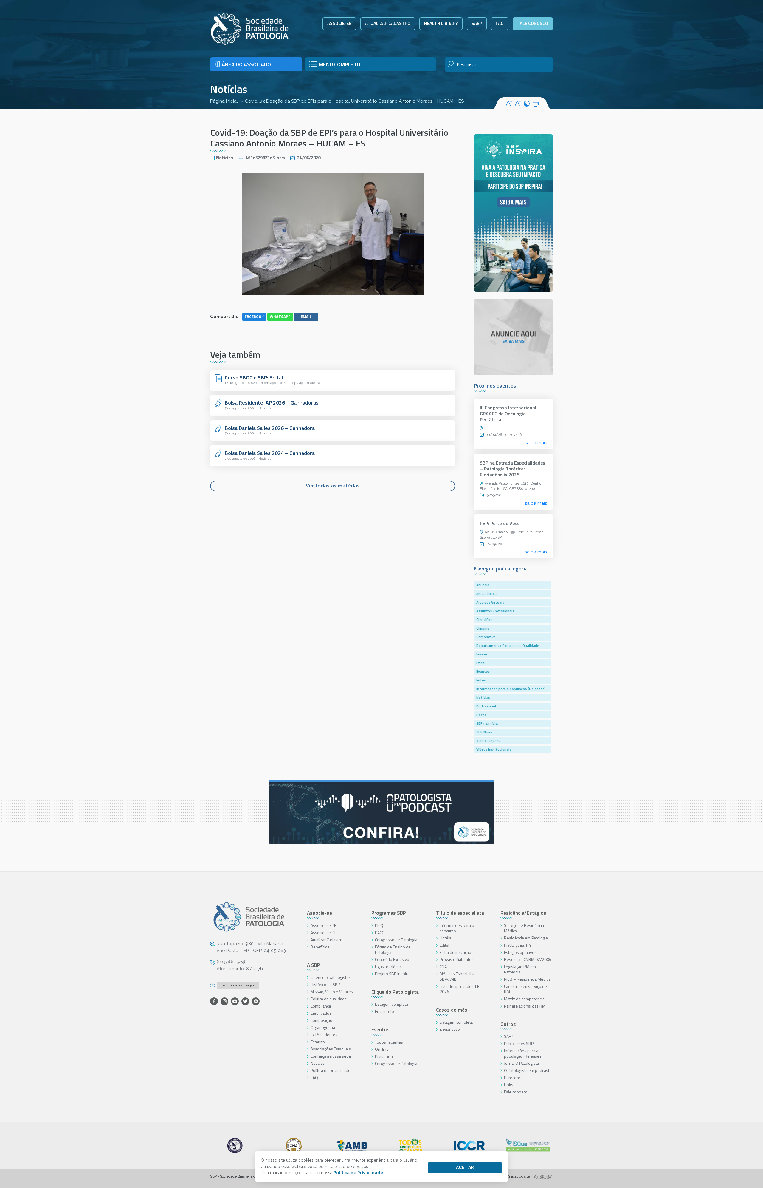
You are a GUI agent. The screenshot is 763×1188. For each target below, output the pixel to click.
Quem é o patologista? (331, 977)
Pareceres (513, 1077)
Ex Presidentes (324, 1034)
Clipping (482, 628)
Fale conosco (532, 23)
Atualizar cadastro (387, 23)
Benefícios (320, 947)
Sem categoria (488, 740)
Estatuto (318, 1042)
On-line (382, 1049)
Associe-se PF (323, 925)
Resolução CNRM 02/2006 (527, 959)
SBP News (484, 732)
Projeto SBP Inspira (392, 974)
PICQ (379, 925)
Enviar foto (384, 1011)
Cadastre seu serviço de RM (525, 989)
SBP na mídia (487, 723)
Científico (484, 619)
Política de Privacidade (358, 1172)
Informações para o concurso (457, 928)
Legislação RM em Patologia (520, 969)
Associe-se (339, 23)
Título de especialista (460, 913)
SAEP (477, 23)
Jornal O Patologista (521, 1063)
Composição (321, 1020)
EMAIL (306, 317)
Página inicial (224, 101)
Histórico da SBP (325, 984)
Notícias (228, 89)
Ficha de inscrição (455, 952)
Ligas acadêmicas (390, 966)
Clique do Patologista (395, 992)
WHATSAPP (280, 317)
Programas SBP (388, 913)
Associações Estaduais (331, 1049)
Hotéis (445, 938)
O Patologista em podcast (526, 1070)
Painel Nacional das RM (524, 1006)
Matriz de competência (524, 999)
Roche (481, 715)
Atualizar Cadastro (326, 939)
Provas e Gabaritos (457, 959)
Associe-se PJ (323, 932)
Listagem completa (391, 1004)
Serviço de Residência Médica (524, 928)
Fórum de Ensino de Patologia (393, 949)
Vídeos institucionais (493, 749)
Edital (444, 945)
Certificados (321, 1013)
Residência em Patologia (526, 938)
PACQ (380, 932)
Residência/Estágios (523, 913)
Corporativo (486, 637)
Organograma (323, 1027)
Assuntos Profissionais (495, 611)
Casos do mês (451, 1010)
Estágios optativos (520, 952)
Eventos (483, 671)
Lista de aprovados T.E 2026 (459, 989)
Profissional (486, 706)
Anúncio (482, 585)
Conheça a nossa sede (331, 1056)
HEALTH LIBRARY (441, 23)
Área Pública (486, 593)
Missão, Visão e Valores (332, 991)
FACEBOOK (254, 317)
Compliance (321, 1006)
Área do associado (246, 64)
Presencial (384, 1056)
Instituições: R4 (517, 945)
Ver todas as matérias (333, 486)
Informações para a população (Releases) (510, 689)
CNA (443, 966)
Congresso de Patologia (396, 939)
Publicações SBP (519, 1043)
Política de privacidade (331, 1070)
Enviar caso (450, 1029)
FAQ (500, 23)
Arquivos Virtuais (490, 602)
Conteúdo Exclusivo (392, 959)
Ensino (481, 654)
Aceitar (465, 1167)
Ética (480, 663)
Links (508, 1084)
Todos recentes (389, 1042)
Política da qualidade (329, 999)
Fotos (481, 680)
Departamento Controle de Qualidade (507, 645)
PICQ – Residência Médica (527, 979)
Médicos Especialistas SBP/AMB (459, 976)
